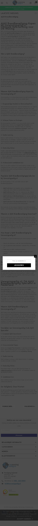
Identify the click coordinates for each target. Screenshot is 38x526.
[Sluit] (35, 256)
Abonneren (19, 265)
